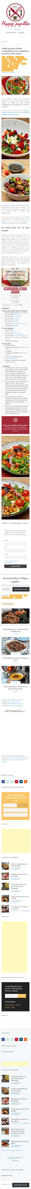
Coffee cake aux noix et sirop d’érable (20, 898)
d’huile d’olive (16, 314)
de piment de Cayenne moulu (18, 323)
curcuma (12, 59)
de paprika (16, 320)
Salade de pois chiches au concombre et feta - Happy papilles (12, 705)
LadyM (13, 72)
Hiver (13, 1007)
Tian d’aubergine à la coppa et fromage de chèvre (16, 659)
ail (3, 57)
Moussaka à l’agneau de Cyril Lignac (20, 1142)
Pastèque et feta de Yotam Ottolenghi (19, 875)
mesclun (5, 61)
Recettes (18, 597)
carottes (10, 57)
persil (24, 63)
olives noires (7, 63)
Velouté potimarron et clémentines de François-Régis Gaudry (15, 688)
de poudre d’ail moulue (19, 335)
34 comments (15, 901)
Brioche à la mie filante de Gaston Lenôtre (19, 865)
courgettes (19, 57)
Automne (15, 653)
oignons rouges (16, 61)
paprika (16, 63)
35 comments (15, 869)
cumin (4, 59)
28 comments (15, 1146)
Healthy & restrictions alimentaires (15, 624)
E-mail (6, 554)
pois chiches (14, 65)
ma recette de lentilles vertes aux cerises (15, 114)
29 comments (15, 1136)
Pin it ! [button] (24, 288)
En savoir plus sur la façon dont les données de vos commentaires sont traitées (15, 760)
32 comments (25, 910)
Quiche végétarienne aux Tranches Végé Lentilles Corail (15, 630)
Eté (25, 595)
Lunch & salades (8, 597)
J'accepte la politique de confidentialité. (11, 562)
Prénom (6, 540)
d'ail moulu (16, 321)
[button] (12, 282)
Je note (16, 292)
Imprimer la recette (12, 288)
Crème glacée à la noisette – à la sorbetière (20, 908)
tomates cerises (8, 70)
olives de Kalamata (12, 358)
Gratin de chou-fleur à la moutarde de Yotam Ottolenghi (18, 886)
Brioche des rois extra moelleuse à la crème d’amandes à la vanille (18, 1131)
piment (5, 65)
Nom (5, 547)
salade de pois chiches (10, 68)
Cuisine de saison (16, 595)
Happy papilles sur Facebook (12, 1150)
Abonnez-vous (20, 589)
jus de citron (22, 59)
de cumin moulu (17, 316)
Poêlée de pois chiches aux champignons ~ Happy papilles (13, 701)
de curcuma (16, 318)
